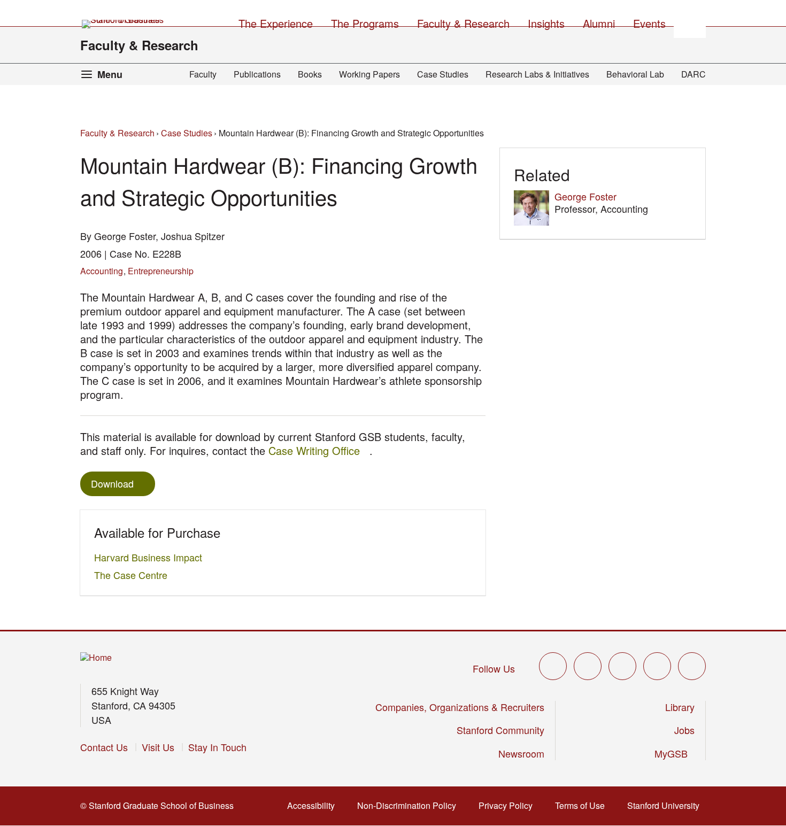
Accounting (101, 271)
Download (112, 483)
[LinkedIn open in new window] (692, 666)
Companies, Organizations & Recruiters (459, 707)
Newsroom (521, 753)
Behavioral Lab (635, 74)
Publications (257, 74)
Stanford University (666, 805)
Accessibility (314, 805)
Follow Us (494, 668)
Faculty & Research (139, 45)
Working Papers (369, 74)
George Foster (585, 196)
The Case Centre (133, 575)
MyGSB (674, 753)
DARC (693, 74)
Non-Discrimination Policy (410, 805)
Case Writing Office (318, 450)
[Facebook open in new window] (588, 666)
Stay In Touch (217, 747)
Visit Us (158, 747)
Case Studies (442, 74)
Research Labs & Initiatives (537, 74)
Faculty (203, 74)
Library (680, 707)
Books (310, 74)
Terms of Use (583, 805)
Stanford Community (500, 730)
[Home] (96, 657)
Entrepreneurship (161, 271)
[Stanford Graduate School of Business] (123, 24)
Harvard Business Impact (151, 557)
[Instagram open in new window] (622, 666)
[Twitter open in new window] (553, 666)
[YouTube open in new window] (657, 666)
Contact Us (104, 747)
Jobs (684, 730)
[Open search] (690, 22)
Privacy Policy (509, 805)
